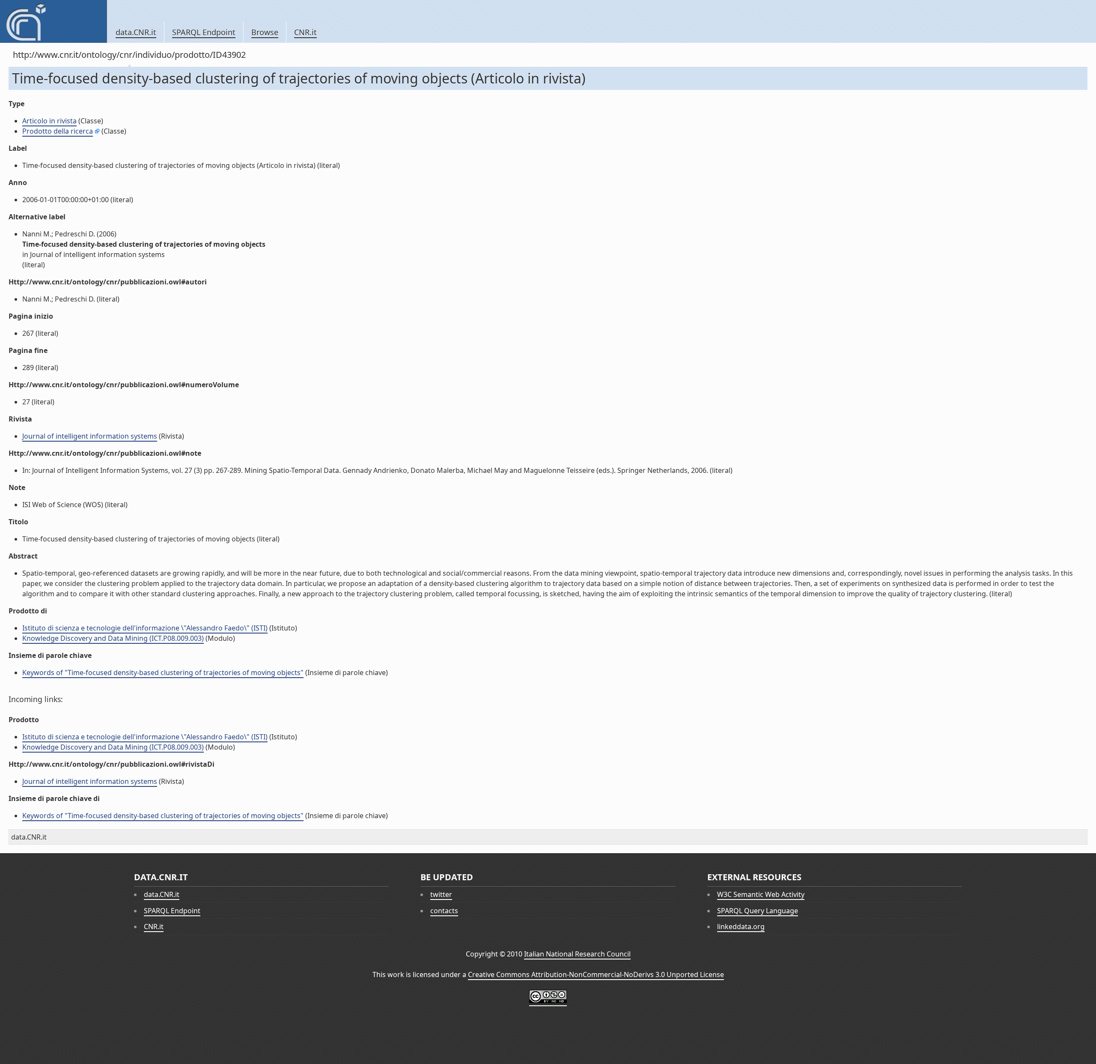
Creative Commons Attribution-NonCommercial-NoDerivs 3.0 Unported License (596, 974)
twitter (441, 894)
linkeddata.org (741, 926)
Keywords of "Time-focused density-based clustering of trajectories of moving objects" (163, 672)
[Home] (53, 21)
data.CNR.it (136, 32)
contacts (444, 910)
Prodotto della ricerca (57, 131)
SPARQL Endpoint (203, 32)
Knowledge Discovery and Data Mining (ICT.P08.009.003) (113, 638)
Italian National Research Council (577, 954)
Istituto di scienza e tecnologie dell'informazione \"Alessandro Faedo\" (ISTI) (145, 628)
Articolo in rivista (49, 121)
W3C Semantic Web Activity (760, 894)
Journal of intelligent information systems (89, 436)
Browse (264, 32)
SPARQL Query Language (757, 910)
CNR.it (305, 32)
